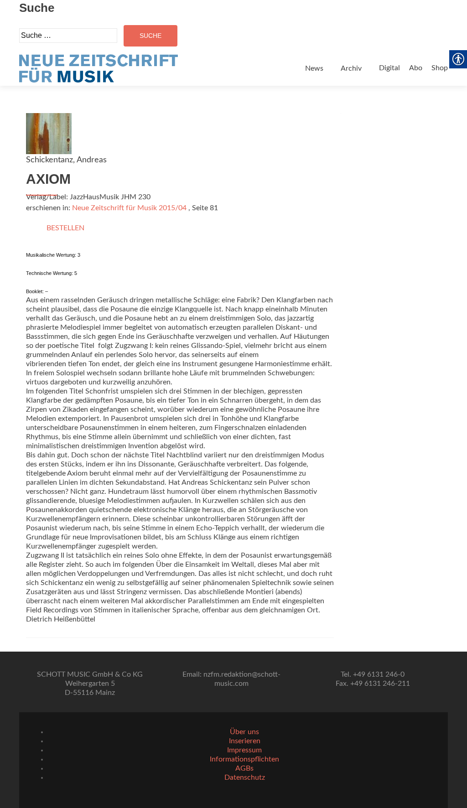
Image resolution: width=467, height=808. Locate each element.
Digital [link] (389, 68)
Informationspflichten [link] (244, 759)
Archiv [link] (351, 68)
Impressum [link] (244, 750)
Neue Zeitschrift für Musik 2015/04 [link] (129, 208)
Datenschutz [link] (244, 777)
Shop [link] (439, 68)
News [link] (314, 68)
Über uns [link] (244, 731)
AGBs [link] (244, 768)
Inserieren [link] (244, 741)
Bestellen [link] (65, 228)
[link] (98, 68)
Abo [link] (415, 68)
